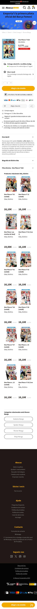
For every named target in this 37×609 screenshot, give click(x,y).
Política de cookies (18, 512)
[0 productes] (33, 8)
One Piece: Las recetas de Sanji (9, 233)
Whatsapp (18, 534)
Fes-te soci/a (18, 491)
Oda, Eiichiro (21, 42)
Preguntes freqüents (18, 505)
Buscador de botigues (18, 472)
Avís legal (18, 517)
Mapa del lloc (22, 566)
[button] (29, 8)
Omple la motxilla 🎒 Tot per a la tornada (19, 2)
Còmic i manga (17, 32)
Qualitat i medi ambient (18, 470)
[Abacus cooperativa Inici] (13, 9)
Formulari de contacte (18, 531)
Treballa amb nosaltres (18, 474)
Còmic (9, 32)
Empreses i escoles (18, 477)
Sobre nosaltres (18, 467)
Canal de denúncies (18, 515)
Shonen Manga (27, 32)
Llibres (4, 32)
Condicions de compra (18, 508)
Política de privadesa (18, 510)
